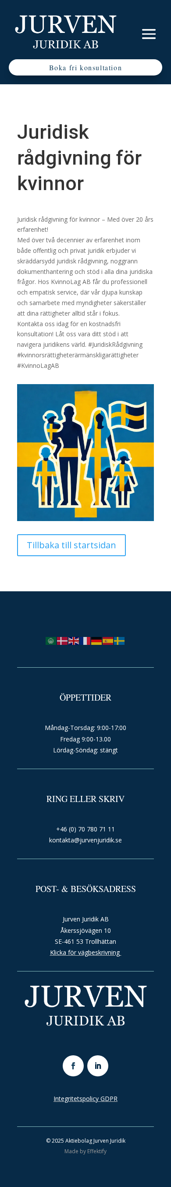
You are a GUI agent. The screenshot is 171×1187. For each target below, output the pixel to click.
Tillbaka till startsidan (71, 545)
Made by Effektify (85, 1151)
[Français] (85, 640)
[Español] (108, 640)
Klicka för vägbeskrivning (85, 952)
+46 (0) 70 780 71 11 (85, 829)
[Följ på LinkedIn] (97, 1065)
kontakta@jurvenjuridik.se (85, 840)
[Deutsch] (97, 640)
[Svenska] (119, 640)
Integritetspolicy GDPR (85, 1098)
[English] (74, 640)
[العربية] (51, 640)
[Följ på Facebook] (73, 1065)
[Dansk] (62, 640)
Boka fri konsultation (85, 67)
